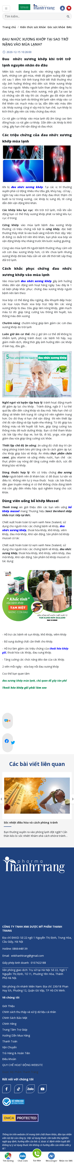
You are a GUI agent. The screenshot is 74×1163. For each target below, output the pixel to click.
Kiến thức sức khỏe (33, 27)
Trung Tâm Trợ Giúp (14, 1029)
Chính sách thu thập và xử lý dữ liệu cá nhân (29, 1012)
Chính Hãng (9, 1023)
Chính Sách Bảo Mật (14, 1018)
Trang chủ (9, 27)
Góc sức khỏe (56, 27)
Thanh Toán (9, 1041)
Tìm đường (8, 1160)
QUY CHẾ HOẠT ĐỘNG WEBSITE (22, 1065)
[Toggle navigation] (6, 8)
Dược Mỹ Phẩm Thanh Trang (20, 1072)
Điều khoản (9, 1059)
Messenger (51, 1160)
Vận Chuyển (9, 1047)
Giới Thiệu (8, 1006)
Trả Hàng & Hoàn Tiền (16, 1053)
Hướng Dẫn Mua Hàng (16, 1035)
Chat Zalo (23, 1160)
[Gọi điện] (37, 1154)
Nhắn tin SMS (65, 1160)
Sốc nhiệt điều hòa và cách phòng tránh (31, 822)
